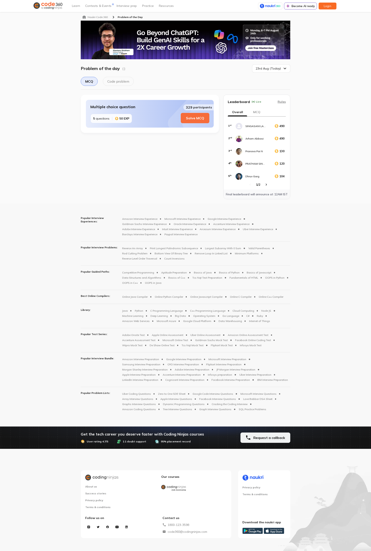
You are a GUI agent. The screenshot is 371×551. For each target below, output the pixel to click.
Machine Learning (132, 315)
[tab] (256, 112)
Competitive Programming (138, 272)
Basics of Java (203, 272)
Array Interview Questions (137, 399)
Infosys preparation (220, 374)
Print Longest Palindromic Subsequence (174, 248)
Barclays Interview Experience (139, 234)
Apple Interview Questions (176, 399)
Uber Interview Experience (258, 229)
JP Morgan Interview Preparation (235, 369)
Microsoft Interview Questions (258, 393)
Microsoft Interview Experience (182, 218)
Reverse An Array (132, 248)
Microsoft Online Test (175, 340)
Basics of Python (229, 272)
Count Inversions (174, 258)
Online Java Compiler (135, 296)
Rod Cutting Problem (134, 253)
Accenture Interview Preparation (182, 374)
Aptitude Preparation (174, 272)
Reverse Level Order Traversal (139, 258)
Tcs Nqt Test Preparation (207, 277)
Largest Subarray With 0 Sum (223, 248)
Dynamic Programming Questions (184, 404)
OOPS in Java (153, 282)
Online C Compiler (241, 296)
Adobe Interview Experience (138, 229)
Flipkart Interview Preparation (224, 364)
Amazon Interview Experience (139, 218)
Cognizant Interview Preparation (184, 379)
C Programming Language (166, 310)
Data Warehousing (230, 321)
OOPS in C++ (130, 282)
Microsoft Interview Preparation (227, 359)
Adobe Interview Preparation (192, 369)
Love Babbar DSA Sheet (257, 399)
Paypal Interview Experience (181, 234)
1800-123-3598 (178, 525)
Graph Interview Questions (215, 409)
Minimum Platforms (247, 253)
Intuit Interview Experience (177, 229)
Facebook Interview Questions (217, 399)
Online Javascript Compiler (206, 296)
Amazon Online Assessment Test (248, 335)
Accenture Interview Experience (231, 224)
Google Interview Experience (224, 218)
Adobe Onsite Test (133, 335)
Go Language (230, 315)
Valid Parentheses (259, 248)
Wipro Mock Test (132, 345)
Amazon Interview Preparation (140, 359)
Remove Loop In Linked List (211, 253)
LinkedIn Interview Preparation (140, 379)
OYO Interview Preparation (183, 364)
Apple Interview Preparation (139, 374)
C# (247, 315)
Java (125, 310)
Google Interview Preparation (183, 359)
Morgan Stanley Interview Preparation (145, 369)
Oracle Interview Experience (190, 224)
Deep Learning (159, 315)
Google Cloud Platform (197, 321)
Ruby (260, 315)
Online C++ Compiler (271, 296)
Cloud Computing (243, 310)
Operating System (204, 315)
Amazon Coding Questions (139, 409)
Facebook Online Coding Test (253, 340)
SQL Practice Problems (252, 409)
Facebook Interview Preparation (230, 379)
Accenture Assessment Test (138, 340)
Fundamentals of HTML (244, 277)
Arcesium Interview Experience (218, 229)
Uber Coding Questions (136, 393)
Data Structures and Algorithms (141, 277)
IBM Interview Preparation (272, 379)
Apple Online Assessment (167, 335)
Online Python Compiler (169, 296)
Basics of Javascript (259, 272)
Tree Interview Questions (177, 409)
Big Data (180, 315)
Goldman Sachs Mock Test (211, 340)
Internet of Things (259, 321)
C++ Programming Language (207, 310)
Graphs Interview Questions (139, 404)
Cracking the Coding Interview (230, 404)
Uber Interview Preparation (255, 374)
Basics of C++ (176, 277)
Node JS (266, 310)
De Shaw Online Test (162, 345)
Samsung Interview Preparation (141, 364)
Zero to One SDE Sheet (172, 393)
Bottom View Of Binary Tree (171, 253)
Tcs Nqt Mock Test (193, 345)
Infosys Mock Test (251, 345)
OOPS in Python (274, 277)
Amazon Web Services (136, 321)
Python (139, 310)
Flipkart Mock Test (222, 345)
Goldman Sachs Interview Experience (144, 224)
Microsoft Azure (166, 321)
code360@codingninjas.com (187, 532)
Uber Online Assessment (205, 335)
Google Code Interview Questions (213, 393)
